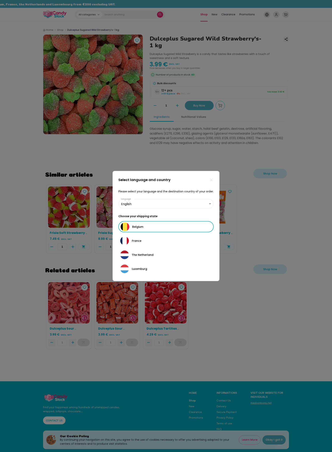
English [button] (126, 204)
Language (126, 199)
